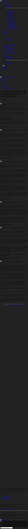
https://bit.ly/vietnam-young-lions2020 (16, 305)
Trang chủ (5, 85)
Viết (1, 70)
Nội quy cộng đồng (7, 499)
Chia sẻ (4, 82)
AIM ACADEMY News (4, 79)
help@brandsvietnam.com (8, 508)
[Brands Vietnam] (4, 1)
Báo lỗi (4, 83)
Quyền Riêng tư (6, 498)
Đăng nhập (5, 66)
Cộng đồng (5, 87)
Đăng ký (5, 68)
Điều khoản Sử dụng (7, 497)
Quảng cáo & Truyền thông (8, 88)
